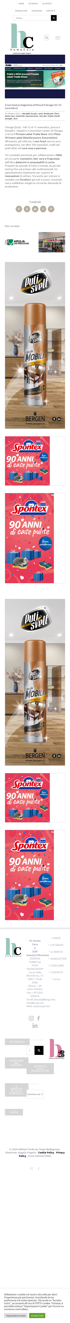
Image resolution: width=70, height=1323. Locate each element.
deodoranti (49, 113)
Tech (15, 118)
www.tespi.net (41, 1006)
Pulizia (50, 116)
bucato (34, 113)
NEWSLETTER (56, 958)
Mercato (43, 116)
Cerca (57, 979)
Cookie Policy (46, 1152)
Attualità (26, 113)
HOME (57, 938)
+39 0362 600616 (37, 994)
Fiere (57, 113)
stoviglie (8, 118)
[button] (7, 242)
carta (40, 113)
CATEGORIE (56, 965)
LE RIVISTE (57, 951)
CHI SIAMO (56, 944)
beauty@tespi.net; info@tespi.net (41, 1001)
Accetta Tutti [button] (37, 1315)
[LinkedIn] (35, 1025)
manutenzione (31, 116)
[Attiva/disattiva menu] (58, 37)
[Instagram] (31, 1018)
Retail (57, 116)
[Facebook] (38, 1018)
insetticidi (20, 116)
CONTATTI (57, 972)
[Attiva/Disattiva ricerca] (46, 37)
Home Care (10, 116)
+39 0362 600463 (35, 987)
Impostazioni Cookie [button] (16, 1315)
